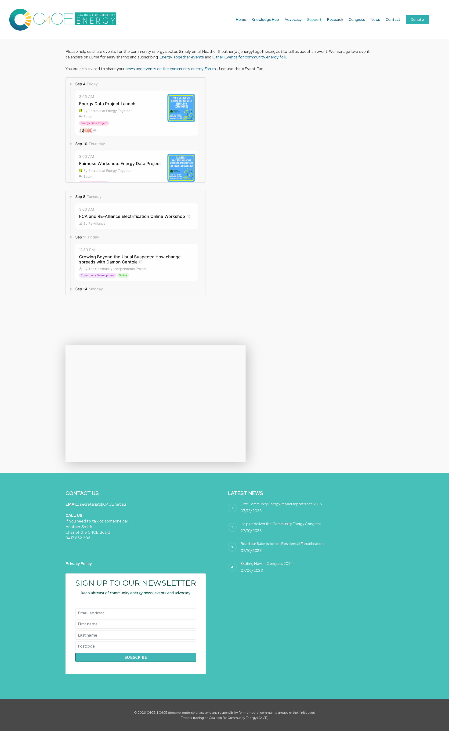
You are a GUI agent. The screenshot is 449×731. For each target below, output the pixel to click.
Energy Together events (181, 57)
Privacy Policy (78, 563)
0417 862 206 (77, 537)
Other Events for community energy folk (249, 57)
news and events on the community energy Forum (171, 68)
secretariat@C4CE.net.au (103, 504)
